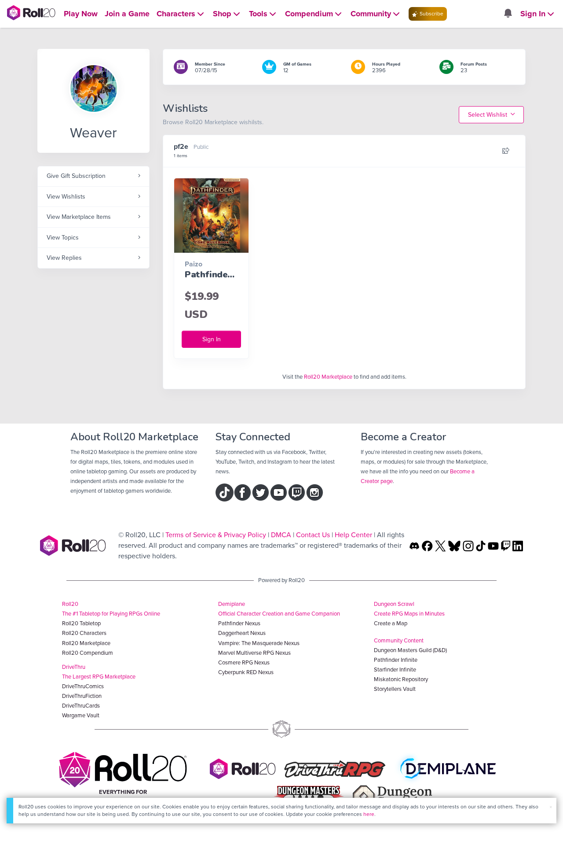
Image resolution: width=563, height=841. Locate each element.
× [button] (550, 807)
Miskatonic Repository (401, 679)
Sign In (211, 339)
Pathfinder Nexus (239, 623)
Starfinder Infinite (395, 669)
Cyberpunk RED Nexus (246, 672)
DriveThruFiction (82, 696)
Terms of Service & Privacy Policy (215, 535)
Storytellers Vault (395, 689)
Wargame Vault (80, 715)
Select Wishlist (488, 114)
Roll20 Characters (84, 633)
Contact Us (313, 535)
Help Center (353, 535)
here (368, 814)
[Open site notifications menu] (507, 14)
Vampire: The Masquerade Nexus (259, 643)
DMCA (281, 535)
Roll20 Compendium (87, 653)
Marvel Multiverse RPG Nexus (254, 653)
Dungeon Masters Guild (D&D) (410, 650)
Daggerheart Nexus (242, 633)
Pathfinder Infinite (395, 660)
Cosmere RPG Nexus (244, 662)
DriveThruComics (83, 686)
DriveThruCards (81, 705)
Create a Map (390, 623)
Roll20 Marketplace (328, 377)
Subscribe (430, 14)
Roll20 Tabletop (81, 623)
